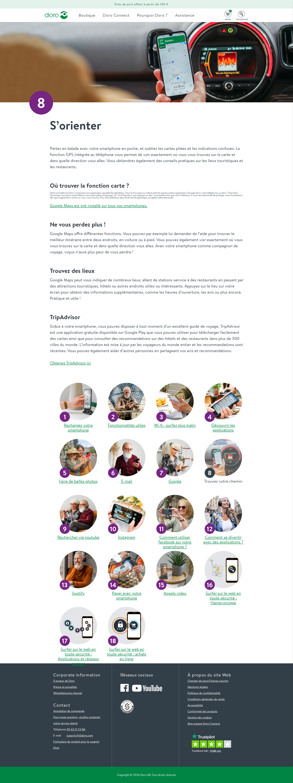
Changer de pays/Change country (208, 681)
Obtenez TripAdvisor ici (70, 363)
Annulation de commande (68, 711)
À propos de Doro (64, 681)
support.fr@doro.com (79, 735)
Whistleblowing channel (67, 693)
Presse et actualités (65, 687)
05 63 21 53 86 (76, 729)
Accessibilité (195, 705)
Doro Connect (116, 15)
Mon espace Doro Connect (204, 723)
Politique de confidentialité (204, 693)
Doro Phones (54, 4)
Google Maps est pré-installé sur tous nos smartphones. (98, 205)
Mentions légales (198, 687)
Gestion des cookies (200, 717)
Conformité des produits (202, 711)
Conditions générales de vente (206, 699)
